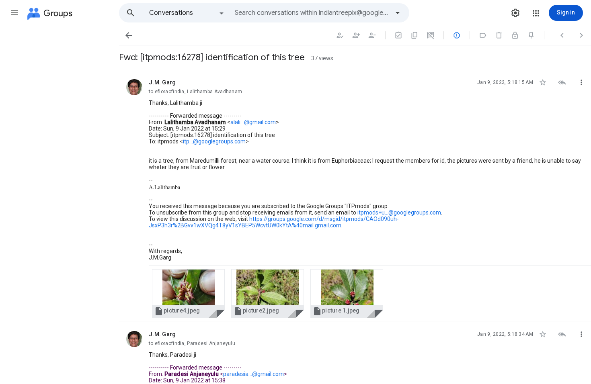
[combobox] (312, 13)
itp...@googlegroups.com (214, 141)
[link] (188, 293)
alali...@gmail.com (253, 122)
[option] (187, 13)
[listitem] (355, 195)
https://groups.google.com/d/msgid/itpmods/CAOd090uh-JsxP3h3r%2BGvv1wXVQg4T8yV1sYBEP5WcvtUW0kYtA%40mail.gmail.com (274, 222)
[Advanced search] (397, 13)
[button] (14, 12)
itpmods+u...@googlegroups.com (399, 212)
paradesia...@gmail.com (253, 374)
